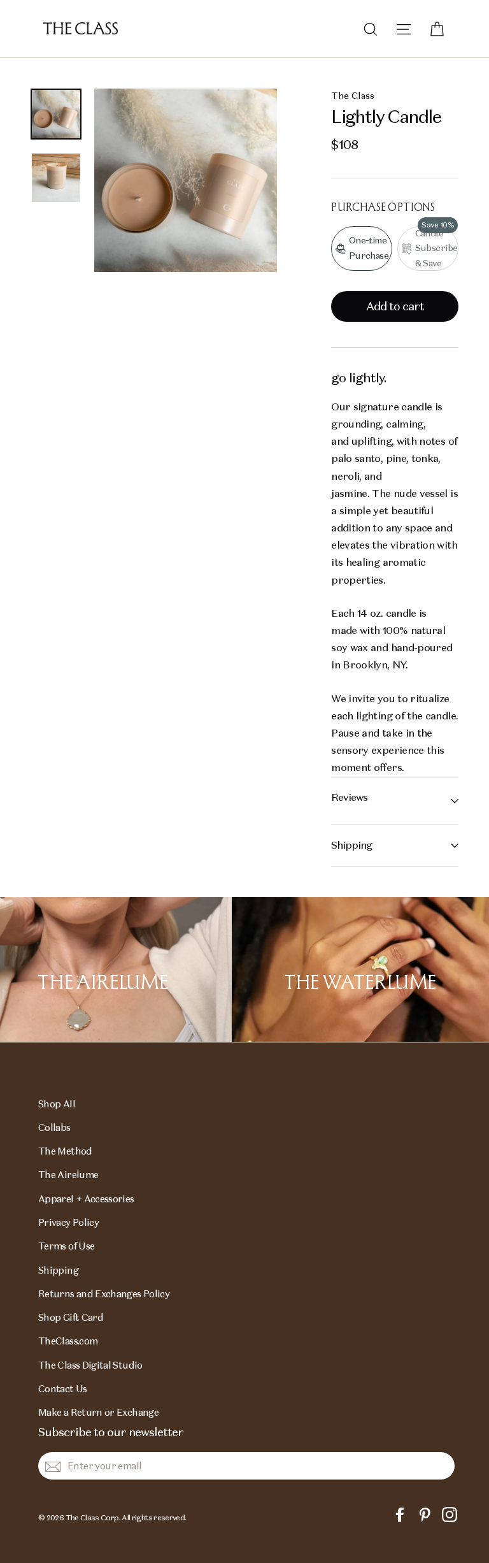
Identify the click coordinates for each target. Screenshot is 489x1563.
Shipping (351, 845)
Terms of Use (66, 1246)
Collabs (54, 1127)
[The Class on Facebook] (400, 1513)
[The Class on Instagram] (449, 1513)
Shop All (56, 1104)
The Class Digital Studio (90, 1365)
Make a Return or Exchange (98, 1412)
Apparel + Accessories (86, 1199)
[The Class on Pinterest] (424, 1513)
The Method (65, 1151)
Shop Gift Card (70, 1317)
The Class (352, 95)
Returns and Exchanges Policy (103, 1294)
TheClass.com (67, 1341)
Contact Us (62, 1389)
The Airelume (68, 1175)
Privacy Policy (68, 1222)
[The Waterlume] (360, 969)
